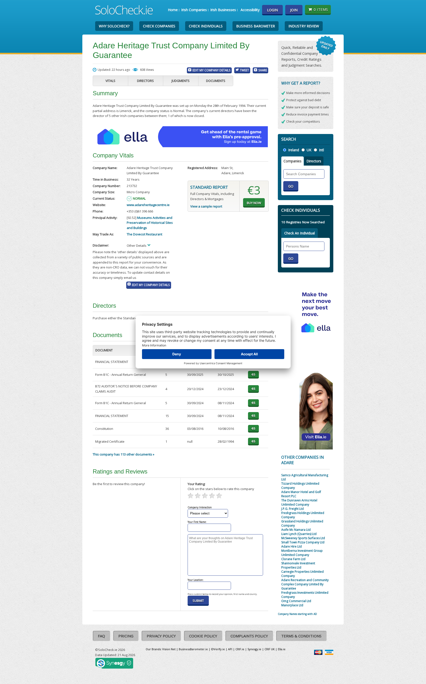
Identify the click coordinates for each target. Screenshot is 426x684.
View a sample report (206, 206)
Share (262, 70)
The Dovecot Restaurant (144, 234)
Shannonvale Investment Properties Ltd (298, 565)
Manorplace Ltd (292, 605)
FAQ (101, 635)
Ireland (293, 150)
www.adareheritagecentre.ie (148, 205)
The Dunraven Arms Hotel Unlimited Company (299, 502)
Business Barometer (255, 26)
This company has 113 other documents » (123, 454)
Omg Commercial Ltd (296, 601)
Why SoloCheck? (114, 26)
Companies (293, 161)
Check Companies (159, 26)
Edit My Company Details (212, 70)
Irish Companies (194, 9)
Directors (145, 80)
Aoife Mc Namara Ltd (296, 530)
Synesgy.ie (254, 649)
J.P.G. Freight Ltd (292, 509)
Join (294, 10)
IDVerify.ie (218, 649)
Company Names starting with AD (297, 614)
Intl (321, 150)
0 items (321, 9)
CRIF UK (270, 649)
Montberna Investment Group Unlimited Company (302, 553)
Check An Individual (299, 233)
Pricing (125, 635)
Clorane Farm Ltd (293, 559)
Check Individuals (206, 26)
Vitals (110, 80)
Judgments (181, 80)
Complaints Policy (249, 635)
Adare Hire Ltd (291, 546)
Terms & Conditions (301, 635)
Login (272, 10)
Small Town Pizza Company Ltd (302, 542)
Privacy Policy (161, 635)
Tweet (244, 70)
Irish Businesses (223, 9)
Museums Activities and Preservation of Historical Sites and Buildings (150, 222)
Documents (215, 80)
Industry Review (303, 26)
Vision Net (169, 649)
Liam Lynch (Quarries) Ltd (299, 534)
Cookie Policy (203, 635)
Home (173, 9)
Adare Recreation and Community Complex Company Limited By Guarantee (305, 584)
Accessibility (250, 9)
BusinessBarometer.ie (193, 649)
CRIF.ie (239, 649)
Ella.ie (281, 649)
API (230, 649)
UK (309, 150)
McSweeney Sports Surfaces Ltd (303, 538)
